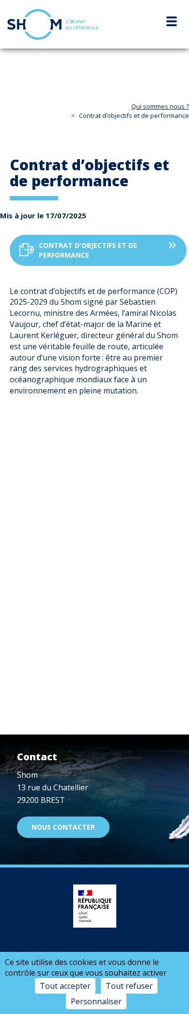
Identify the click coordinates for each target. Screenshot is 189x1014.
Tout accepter (65, 986)
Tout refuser (129, 986)
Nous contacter (63, 827)
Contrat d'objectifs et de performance (88, 250)
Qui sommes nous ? (160, 106)
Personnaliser (96, 1001)
